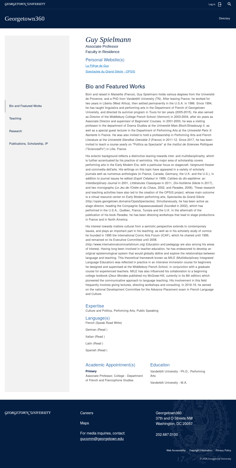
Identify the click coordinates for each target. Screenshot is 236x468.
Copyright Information (200, 450)
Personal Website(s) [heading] (105, 59)
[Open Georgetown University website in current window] (25, 4)
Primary (91, 371)
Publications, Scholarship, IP (28, 143)
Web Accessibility (176, 450)
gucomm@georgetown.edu (102, 438)
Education (160, 364)
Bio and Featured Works (25, 106)
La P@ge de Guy (97, 65)
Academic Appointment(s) (110, 364)
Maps (84, 422)
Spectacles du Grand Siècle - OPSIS (110, 71)
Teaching (15, 118)
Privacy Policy (223, 450)
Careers (86, 412)
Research (15, 131)
